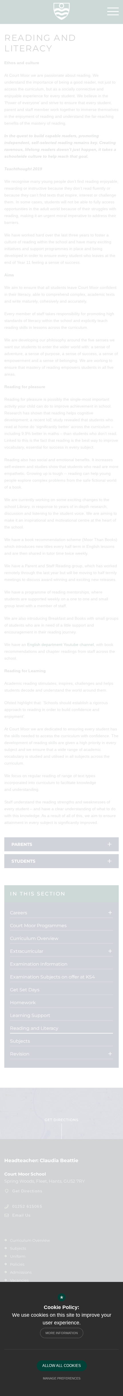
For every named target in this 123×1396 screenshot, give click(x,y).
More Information (61, 1333)
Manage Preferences (61, 1378)
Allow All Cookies (61, 1365)
